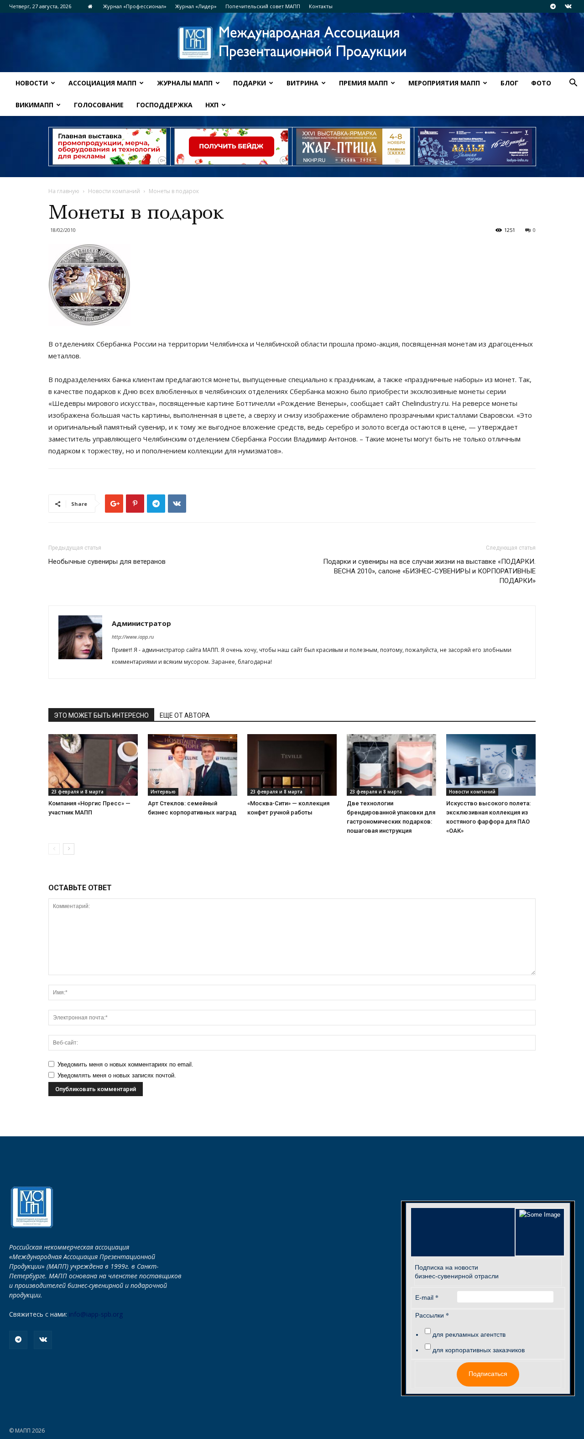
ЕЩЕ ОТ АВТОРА (185, 715)
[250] (353, 146)
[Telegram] (553, 6)
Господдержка (164, 104)
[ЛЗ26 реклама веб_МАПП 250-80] (475, 146)
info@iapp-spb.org (96, 1314)
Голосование (99, 104)
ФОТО (541, 83)
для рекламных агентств (469, 1334)
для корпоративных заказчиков (479, 1350)
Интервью (163, 791)
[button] (573, 83)
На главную (63, 191)
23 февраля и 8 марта (77, 791)
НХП (212, 104)
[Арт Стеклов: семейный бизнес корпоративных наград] (192, 765)
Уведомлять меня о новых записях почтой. (116, 1075)
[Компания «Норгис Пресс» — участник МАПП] (93, 765)
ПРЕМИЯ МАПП (363, 83)
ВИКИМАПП (34, 104)
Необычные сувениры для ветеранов (107, 561)
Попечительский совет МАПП (262, 6)
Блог (509, 83)
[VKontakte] (568, 6)
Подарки (249, 83)
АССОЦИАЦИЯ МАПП (102, 83)
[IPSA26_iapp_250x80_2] (231, 146)
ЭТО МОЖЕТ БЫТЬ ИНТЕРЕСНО (101, 715)
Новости (32, 83)
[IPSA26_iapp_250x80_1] (109, 146)
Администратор (141, 623)
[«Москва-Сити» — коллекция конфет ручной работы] (292, 765)
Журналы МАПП (185, 83)
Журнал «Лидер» (196, 6)
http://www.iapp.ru (133, 636)
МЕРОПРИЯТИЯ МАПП (444, 83)
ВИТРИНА (302, 83)
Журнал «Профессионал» (135, 6)
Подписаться (488, 1373)
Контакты (321, 6)
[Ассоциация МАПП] (292, 43)
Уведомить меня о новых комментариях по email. (125, 1064)
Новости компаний (114, 191)
